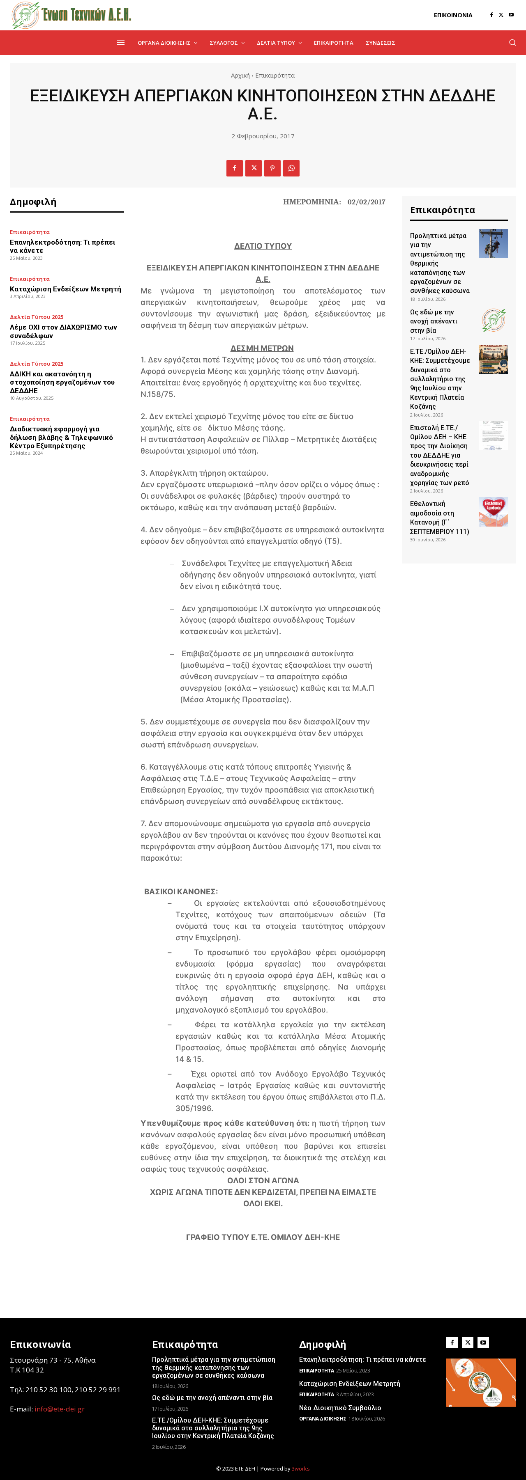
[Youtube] (511, 15)
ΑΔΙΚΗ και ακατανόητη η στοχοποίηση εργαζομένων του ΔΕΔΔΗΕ (62, 382)
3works (301, 1468)
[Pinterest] (272, 168)
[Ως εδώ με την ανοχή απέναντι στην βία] (493, 319)
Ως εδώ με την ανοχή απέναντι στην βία (433, 321)
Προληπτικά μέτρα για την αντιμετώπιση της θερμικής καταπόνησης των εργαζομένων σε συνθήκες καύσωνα (213, 1367)
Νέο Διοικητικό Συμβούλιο (340, 1408)
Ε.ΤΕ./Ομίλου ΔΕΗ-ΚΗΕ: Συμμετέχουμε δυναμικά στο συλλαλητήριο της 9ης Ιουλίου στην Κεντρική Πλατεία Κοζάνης (440, 379)
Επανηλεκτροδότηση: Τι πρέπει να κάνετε (362, 1359)
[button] (512, 42)
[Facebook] (491, 15)
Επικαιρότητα (275, 75)
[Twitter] (501, 15)
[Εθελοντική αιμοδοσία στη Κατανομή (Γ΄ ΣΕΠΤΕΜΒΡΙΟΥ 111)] (493, 511)
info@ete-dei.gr (60, 1409)
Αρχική (240, 75)
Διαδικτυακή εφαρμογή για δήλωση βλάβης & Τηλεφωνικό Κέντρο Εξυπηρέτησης (61, 437)
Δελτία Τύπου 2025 (36, 317)
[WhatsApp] (291, 168)
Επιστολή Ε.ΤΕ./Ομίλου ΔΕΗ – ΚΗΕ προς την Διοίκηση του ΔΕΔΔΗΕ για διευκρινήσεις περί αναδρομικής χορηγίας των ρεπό (439, 455)
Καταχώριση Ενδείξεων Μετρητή (65, 289)
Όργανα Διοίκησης (322, 1418)
